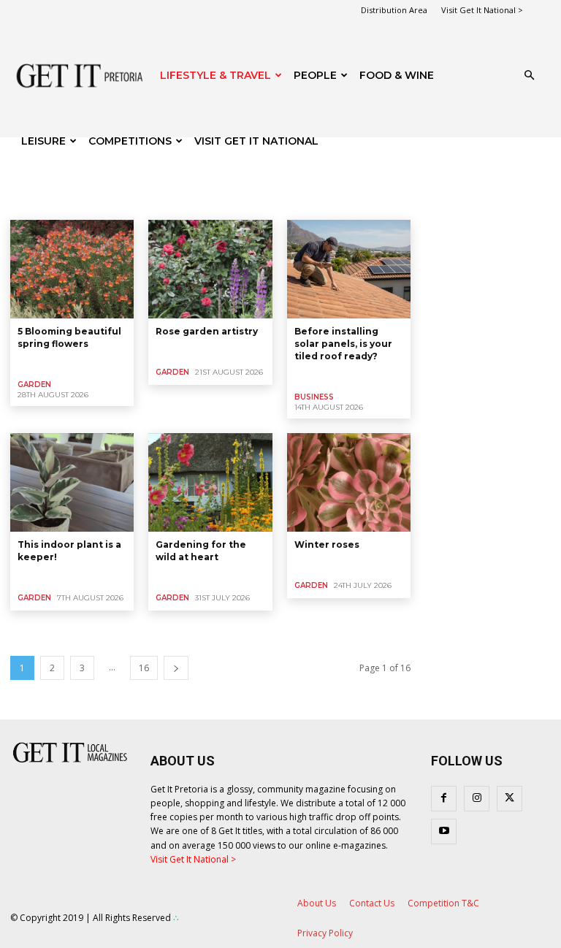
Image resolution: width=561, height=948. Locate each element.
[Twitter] (509, 798)
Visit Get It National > (482, 9)
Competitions (130, 141)
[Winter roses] (349, 482)
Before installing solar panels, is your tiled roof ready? (343, 344)
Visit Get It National (256, 141)
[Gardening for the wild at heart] (210, 482)
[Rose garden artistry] (210, 269)
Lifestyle (272, 201)
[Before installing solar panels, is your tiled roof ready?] (349, 269)
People (315, 75)
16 (144, 668)
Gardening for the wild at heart (201, 550)
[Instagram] (476, 798)
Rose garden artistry (207, 331)
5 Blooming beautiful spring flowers (69, 337)
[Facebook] (444, 798)
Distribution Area (394, 9)
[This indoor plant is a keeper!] (72, 482)
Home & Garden (207, 201)
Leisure (43, 141)
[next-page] (176, 668)
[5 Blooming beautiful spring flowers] (72, 269)
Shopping (322, 201)
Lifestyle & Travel (215, 75)
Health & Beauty (128, 201)
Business (314, 397)
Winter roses (326, 544)
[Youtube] (444, 831)
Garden (66, 201)
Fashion (21, 201)
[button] (528, 76)
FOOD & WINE (396, 75)
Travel (420, 201)
